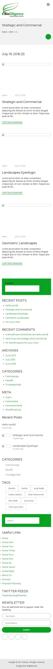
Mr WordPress (13, 343)
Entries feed (12, 401)
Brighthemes (32, 666)
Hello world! (12, 305)
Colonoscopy (12, 376)
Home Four (8, 554)
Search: (9, 283)
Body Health (39, 488)
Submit (26, 630)
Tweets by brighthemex (14, 595)
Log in (9, 397)
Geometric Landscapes (19, 243)
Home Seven (8, 567)
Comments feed (14, 405)
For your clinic (13, 322)
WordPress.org (13, 409)
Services (6, 579)
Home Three (8, 550)
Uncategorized (13, 384)
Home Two (7, 546)
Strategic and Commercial (22, 102)
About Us (7, 575)
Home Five (7, 559)
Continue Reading (12, 122)
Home (4, 32)
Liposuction (29, 500)
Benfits (25, 488)
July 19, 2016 (20, 95)
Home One (7, 542)
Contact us (48, 36)
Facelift (9, 380)
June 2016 (11, 364)
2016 (11, 32)
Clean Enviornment (36, 494)
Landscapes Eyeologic (19, 172)
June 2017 (11, 355)
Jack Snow (11, 338)
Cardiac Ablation (15, 494)
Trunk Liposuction (15, 507)
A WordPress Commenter (19, 334)
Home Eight (8, 571)
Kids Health (13, 500)
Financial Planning (11, 583)
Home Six (7, 563)
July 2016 (10, 359)
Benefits (11, 488)
